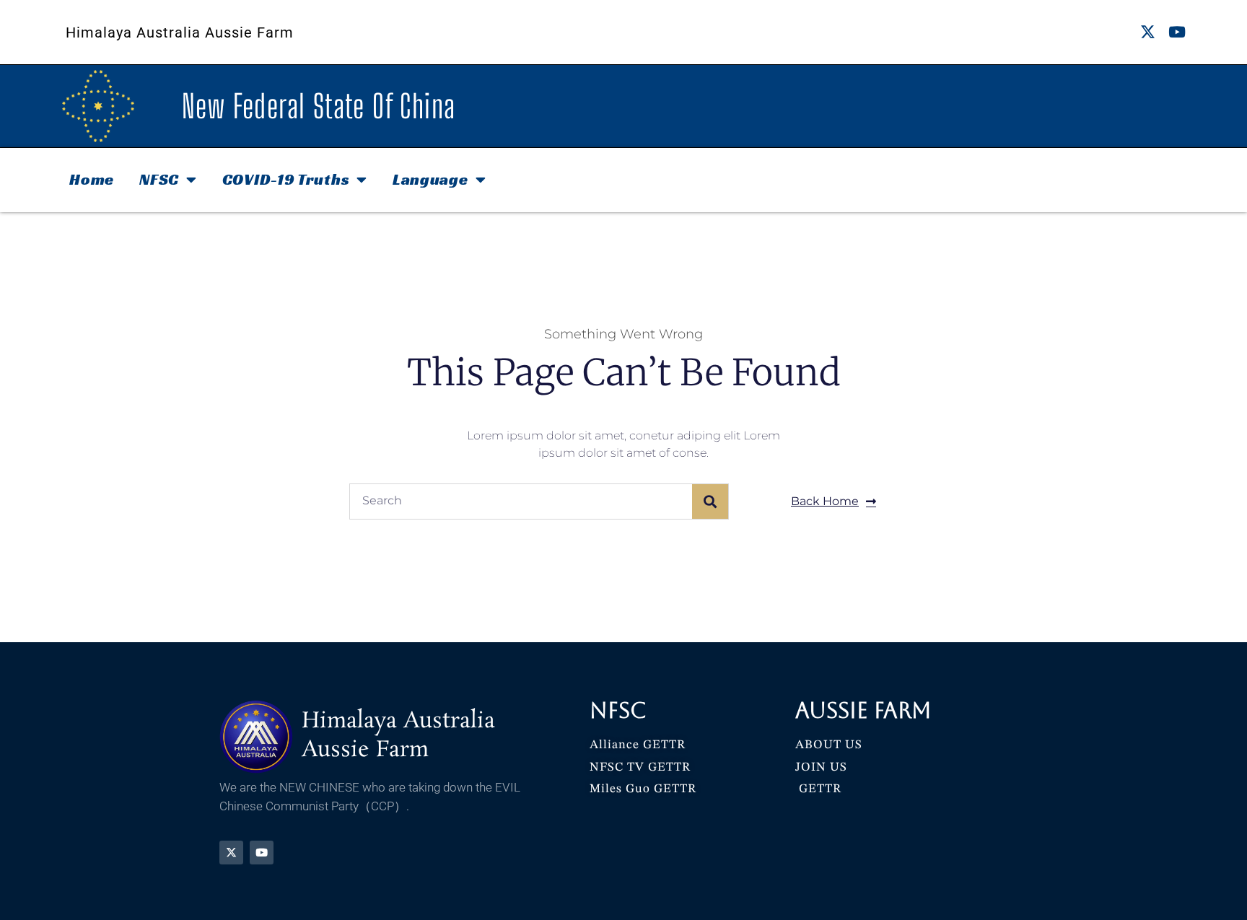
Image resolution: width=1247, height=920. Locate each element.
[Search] (710, 501)
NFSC (159, 179)
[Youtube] (1177, 32)
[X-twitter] (1147, 32)
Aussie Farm (863, 710)
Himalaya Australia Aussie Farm (180, 32)
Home (91, 179)
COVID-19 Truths (286, 179)
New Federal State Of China (318, 106)
